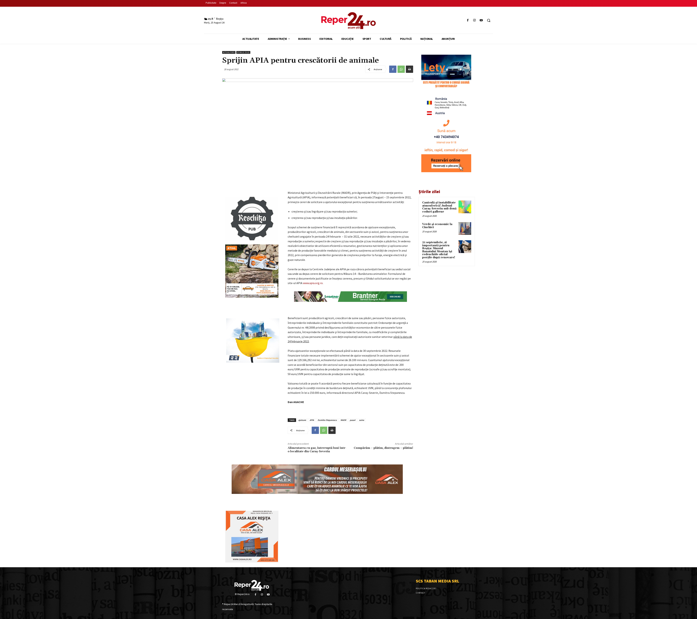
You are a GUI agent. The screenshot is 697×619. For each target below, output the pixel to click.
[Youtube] (481, 20)
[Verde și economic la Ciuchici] (464, 228)
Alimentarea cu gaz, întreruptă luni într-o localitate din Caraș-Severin (317, 449)
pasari (352, 420)
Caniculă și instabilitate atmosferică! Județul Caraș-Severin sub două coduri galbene (439, 207)
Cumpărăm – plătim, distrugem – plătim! (383, 448)
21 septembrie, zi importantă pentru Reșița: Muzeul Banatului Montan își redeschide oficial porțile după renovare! (438, 250)
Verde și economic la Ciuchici (437, 225)
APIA (312, 420)
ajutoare (302, 420)
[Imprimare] (409, 69)
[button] (488, 20)
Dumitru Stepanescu (327, 420)
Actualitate (229, 52)
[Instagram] (474, 20)
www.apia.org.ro (313, 283)
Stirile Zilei (243, 52)
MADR (343, 420)
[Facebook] (467, 20)
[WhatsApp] (401, 69)
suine (361, 420)
